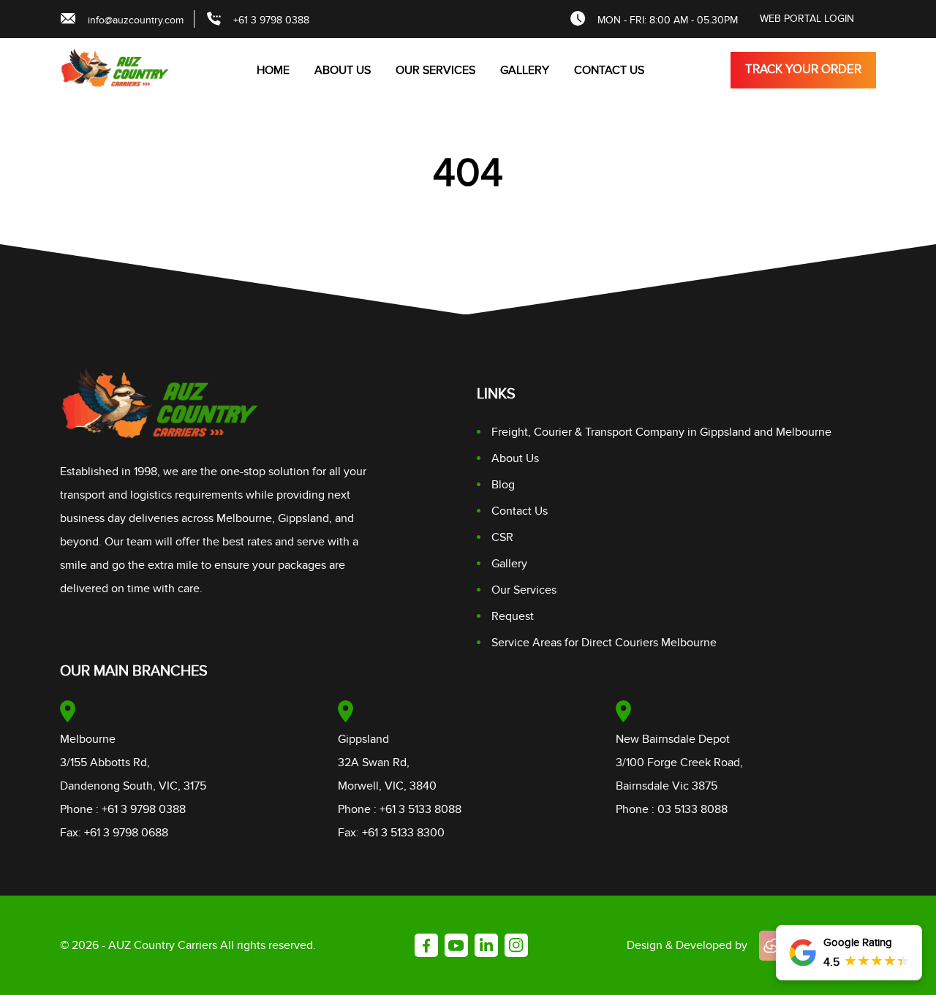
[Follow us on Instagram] (516, 945)
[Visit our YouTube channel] (456, 945)
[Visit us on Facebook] (426, 945)
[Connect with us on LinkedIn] (486, 945)
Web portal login (807, 18)
